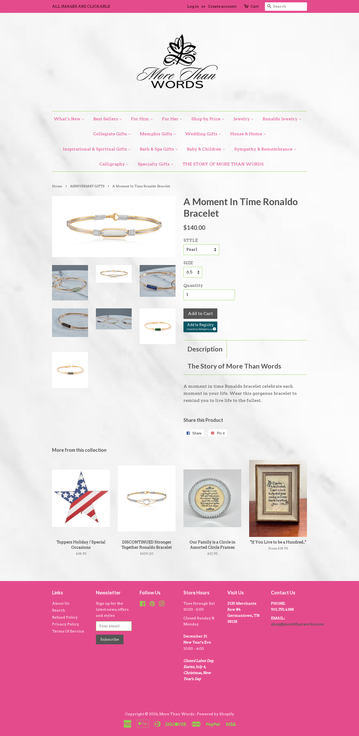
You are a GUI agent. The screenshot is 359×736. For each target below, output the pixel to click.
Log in (193, 6)
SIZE (188, 262)
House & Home (246, 133)
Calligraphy (112, 164)
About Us (60, 603)
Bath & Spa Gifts (157, 149)
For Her (171, 118)
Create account (222, 6)
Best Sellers (106, 118)
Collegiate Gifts (110, 133)
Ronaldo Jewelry (281, 118)
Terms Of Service (68, 631)
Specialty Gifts (154, 164)
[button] (200, 327)
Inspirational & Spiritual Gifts (95, 149)
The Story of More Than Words (234, 366)
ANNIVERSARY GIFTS (87, 186)
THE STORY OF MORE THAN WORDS (223, 164)
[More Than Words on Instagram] (162, 605)
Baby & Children (204, 149)
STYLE (190, 240)
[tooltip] (213, 328)
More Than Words (177, 714)
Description (205, 349)
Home (57, 186)
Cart (254, 6)
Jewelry (242, 118)
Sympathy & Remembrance (264, 149)
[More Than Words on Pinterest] (152, 605)
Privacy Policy (65, 624)
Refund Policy (65, 617)
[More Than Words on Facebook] (143, 605)
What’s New (67, 118)
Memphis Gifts (156, 133)
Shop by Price (206, 118)
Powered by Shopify (215, 714)
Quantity (193, 285)
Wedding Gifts (201, 133)
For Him (140, 118)
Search (58, 610)
